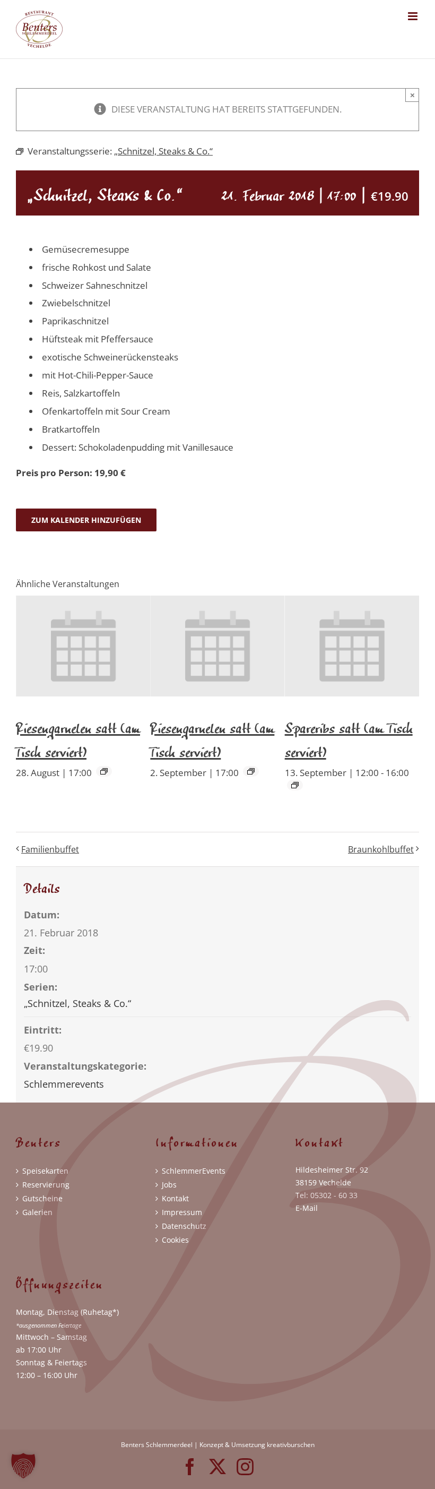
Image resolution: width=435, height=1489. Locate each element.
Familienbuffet (50, 849)
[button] (23, 1465)
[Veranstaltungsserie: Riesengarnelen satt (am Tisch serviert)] (104, 771)
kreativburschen (291, 1444)
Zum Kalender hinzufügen (86, 519)
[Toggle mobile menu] (413, 16)
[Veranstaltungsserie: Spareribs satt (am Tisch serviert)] (295, 785)
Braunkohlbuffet (381, 849)
